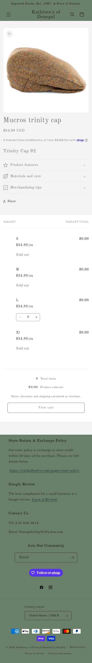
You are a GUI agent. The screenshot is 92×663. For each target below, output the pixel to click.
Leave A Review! (44, 499)
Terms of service (34, 654)
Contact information (60, 654)
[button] (8, 14)
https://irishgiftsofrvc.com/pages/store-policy (44, 470)
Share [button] (11, 201)
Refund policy (78, 647)
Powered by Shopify (54, 647)
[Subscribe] (72, 557)
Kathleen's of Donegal (29, 647)
